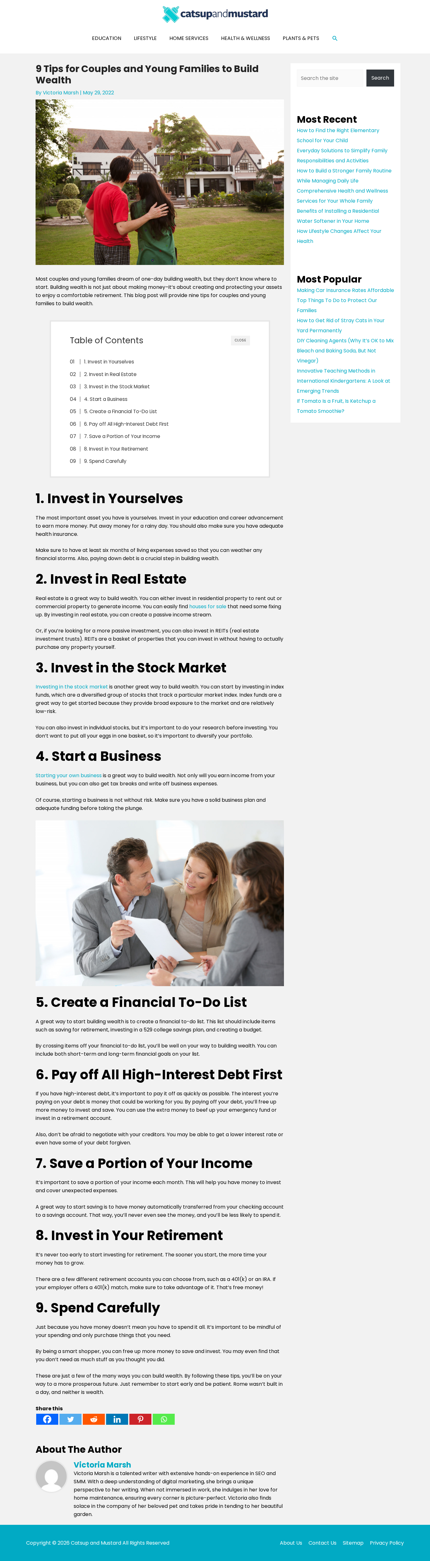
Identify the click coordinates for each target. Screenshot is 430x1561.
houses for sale (207, 606)
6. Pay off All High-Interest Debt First (126, 424)
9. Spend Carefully (105, 461)
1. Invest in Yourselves (109, 361)
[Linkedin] (117, 1419)
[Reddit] (94, 1419)
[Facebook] (47, 1419)
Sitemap (353, 1543)
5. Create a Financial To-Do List (120, 411)
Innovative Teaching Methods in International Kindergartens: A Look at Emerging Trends (343, 381)
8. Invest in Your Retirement (116, 449)
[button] (335, 38)
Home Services (188, 38)
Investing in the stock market (72, 686)
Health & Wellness (245, 38)
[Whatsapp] (164, 1419)
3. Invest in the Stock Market (117, 386)
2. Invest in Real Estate (110, 374)
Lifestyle (145, 38)
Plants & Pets (301, 38)
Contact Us (322, 1543)
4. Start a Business (105, 399)
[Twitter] (70, 1419)
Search (380, 77)
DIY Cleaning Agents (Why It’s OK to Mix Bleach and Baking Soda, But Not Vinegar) (345, 350)
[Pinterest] (140, 1419)
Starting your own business (69, 775)
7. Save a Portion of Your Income (122, 436)
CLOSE (240, 340)
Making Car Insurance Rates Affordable (345, 290)
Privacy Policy (387, 1543)
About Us (291, 1543)
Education (106, 38)
